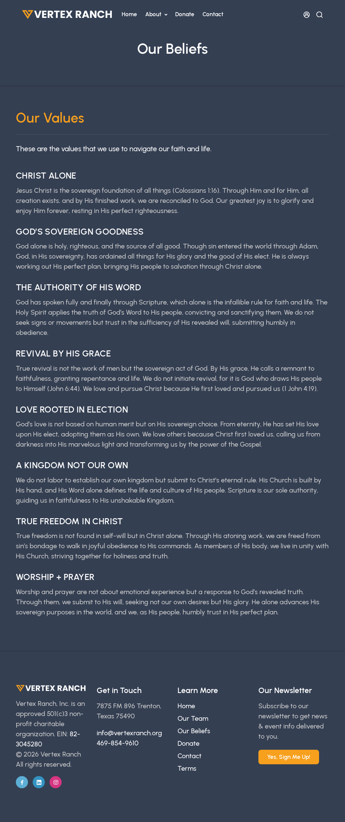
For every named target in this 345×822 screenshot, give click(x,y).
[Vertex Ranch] (67, 14)
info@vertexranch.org (129, 733)
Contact (212, 14)
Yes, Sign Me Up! (288, 756)
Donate (184, 14)
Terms (187, 768)
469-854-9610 (117, 743)
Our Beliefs (194, 731)
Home (129, 14)
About (154, 14)
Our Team (193, 718)
